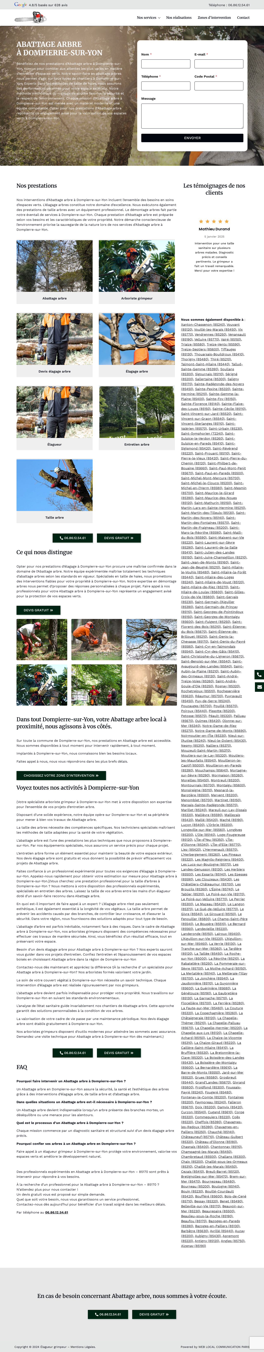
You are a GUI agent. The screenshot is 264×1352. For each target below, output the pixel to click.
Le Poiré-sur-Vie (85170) (225, 894)
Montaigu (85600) (231, 785)
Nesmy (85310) (192, 746)
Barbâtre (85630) (194, 1231)
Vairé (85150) (231, 339)
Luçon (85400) (193, 825)
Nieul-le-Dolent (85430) (226, 741)
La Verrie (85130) (222, 944)
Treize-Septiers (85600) (200, 349)
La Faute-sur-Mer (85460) (202, 1008)
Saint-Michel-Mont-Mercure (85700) (210, 478)
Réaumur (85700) (209, 696)
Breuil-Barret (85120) (222, 1171)
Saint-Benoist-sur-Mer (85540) (206, 661)
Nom (146, 54)
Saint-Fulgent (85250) (212, 622)
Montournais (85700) (198, 785)
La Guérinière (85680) (212, 988)
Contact (243, 17)
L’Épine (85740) (221, 889)
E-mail (201, 54)
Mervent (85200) (224, 795)
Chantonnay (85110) (226, 1147)
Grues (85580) (206, 1077)
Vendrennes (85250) (210, 334)
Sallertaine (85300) (210, 379)
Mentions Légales (83, 1346)
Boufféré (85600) (209, 1196)
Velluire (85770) (206, 339)
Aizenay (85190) (193, 1246)
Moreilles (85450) (195, 780)
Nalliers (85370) (218, 746)
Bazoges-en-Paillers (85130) (217, 1226)
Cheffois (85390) (208, 1122)
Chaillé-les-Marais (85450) (215, 1167)
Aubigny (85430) (208, 1236)
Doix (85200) (205, 1107)
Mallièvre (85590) (209, 815)
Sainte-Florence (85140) (200, 404)
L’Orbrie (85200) (219, 825)
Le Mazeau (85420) (210, 904)
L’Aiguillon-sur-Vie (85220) (202, 939)
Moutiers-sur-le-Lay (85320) (204, 755)
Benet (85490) (231, 1201)
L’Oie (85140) (205, 835)
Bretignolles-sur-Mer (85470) (204, 1176)
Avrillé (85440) (221, 1231)
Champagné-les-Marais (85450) (206, 1152)
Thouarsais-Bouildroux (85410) (219, 354)
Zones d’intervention (214, 17)
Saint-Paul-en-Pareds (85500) (219, 473)
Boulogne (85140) (225, 1186)
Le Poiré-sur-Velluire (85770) (204, 899)
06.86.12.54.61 (239, 5)
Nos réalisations (179, 17)
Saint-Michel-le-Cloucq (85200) (206, 483)
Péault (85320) (220, 716)
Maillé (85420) (206, 820)
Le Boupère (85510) (210, 924)
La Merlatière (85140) (198, 973)
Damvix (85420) (229, 1107)
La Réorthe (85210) (224, 958)
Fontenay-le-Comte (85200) (203, 1097)
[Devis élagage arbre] (54, 339)
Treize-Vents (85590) (223, 344)
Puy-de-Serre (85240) (212, 701)
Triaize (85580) (193, 344)
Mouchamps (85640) (211, 770)
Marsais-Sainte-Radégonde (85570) (209, 805)
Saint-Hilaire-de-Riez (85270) (204, 587)
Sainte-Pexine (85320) (212, 389)
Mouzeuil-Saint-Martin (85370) (205, 750)
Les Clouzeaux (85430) (213, 879)
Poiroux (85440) (194, 711)
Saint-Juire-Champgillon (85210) (220, 557)
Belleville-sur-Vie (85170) (200, 1206)
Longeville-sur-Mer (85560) (203, 830)
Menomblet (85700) (197, 800)
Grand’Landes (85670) (213, 1082)
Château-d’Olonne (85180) (216, 1142)
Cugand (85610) (220, 1112)
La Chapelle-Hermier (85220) (218, 1028)
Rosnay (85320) (227, 686)
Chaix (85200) (192, 1162)
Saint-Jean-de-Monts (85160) (205, 562)
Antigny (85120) (207, 1241)
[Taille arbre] (54, 485)
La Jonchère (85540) (211, 978)
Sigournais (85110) (209, 374)
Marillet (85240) (194, 810)
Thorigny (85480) (195, 359)
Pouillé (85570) (225, 706)
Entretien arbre (136, 444)
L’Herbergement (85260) (200, 854)
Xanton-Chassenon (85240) (203, 324)
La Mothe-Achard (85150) (225, 968)
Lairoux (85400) (227, 934)
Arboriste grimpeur (137, 298)
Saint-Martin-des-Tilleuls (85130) (207, 513)
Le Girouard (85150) (220, 914)
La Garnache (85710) (210, 998)
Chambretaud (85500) (198, 1157)
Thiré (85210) (220, 359)
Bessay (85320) (206, 1201)
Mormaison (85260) (227, 775)
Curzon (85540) (193, 1112)
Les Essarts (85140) (210, 874)
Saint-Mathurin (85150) (212, 503)
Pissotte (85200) (222, 711)
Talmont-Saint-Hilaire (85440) (205, 364)
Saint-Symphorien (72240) (202, 433)
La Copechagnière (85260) (216, 1013)
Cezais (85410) (192, 1171)
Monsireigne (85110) (196, 790)
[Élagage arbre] (137, 339)
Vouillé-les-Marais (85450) (215, 329)
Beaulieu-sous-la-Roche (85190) (207, 1216)
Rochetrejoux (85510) (198, 691)
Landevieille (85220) (211, 929)
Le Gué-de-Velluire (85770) (216, 909)
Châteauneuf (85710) (197, 1137)
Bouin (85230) (192, 1191)
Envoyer (192, 138)
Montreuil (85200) (225, 780)
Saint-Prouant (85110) (212, 453)
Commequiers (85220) (212, 1117)
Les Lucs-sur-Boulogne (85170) (206, 864)
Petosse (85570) (194, 716)
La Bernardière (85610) (213, 1067)
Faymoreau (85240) (210, 1102)
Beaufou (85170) (194, 1221)
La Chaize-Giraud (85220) (214, 1043)
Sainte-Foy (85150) (221, 399)
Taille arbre (54, 517)
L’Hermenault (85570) (220, 850)
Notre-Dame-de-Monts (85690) (220, 731)
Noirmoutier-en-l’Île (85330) (203, 736)
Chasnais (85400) (195, 1147)
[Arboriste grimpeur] (137, 266)
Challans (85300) (231, 1157)
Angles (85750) (233, 1241)
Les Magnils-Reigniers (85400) (219, 859)
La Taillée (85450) (208, 954)
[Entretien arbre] (137, 412)
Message (148, 99)
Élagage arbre (137, 371)
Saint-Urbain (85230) (225, 429)
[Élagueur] (54, 412)
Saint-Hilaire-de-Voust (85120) (219, 582)
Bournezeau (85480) (218, 1181)
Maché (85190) (231, 820)
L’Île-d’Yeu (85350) (209, 840)
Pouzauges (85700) (196, 706)
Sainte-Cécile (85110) (229, 409)
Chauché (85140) (221, 1132)
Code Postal (205, 76)
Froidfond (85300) (209, 1087)
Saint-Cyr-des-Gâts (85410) (217, 651)
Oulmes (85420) (207, 721)
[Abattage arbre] (54, 266)
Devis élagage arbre (55, 371)
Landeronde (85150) (197, 934)
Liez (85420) (191, 850)
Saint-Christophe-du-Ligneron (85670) (212, 656)
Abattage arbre (54, 298)
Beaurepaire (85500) (218, 1211)
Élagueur (54, 444)
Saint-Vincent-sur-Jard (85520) (206, 414)
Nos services (146, 17)
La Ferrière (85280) (228, 1003)
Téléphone (151, 76)
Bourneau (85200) (195, 1186)
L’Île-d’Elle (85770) (225, 845)
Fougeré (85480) (218, 1092)
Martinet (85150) (227, 800)
